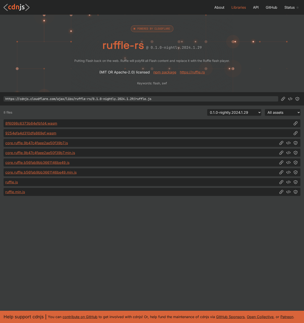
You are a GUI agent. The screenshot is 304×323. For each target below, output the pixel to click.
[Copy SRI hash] (297, 99)
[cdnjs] (17, 7)
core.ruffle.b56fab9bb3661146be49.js (37, 162)
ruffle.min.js (15, 192)
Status (289, 7)
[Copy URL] (283, 99)
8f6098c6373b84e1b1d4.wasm (31, 123)
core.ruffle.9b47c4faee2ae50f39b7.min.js (40, 153)
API (256, 7)
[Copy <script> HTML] (290, 99)
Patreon (286, 317)
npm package (164, 72)
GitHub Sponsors (230, 317)
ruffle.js (11, 182)
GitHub (271, 7)
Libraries (238, 7)
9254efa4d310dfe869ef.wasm (30, 133)
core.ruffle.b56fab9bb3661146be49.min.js (41, 172)
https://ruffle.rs (192, 72)
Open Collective (260, 317)
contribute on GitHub (80, 317)
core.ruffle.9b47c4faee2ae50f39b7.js (36, 143)
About (219, 7)
